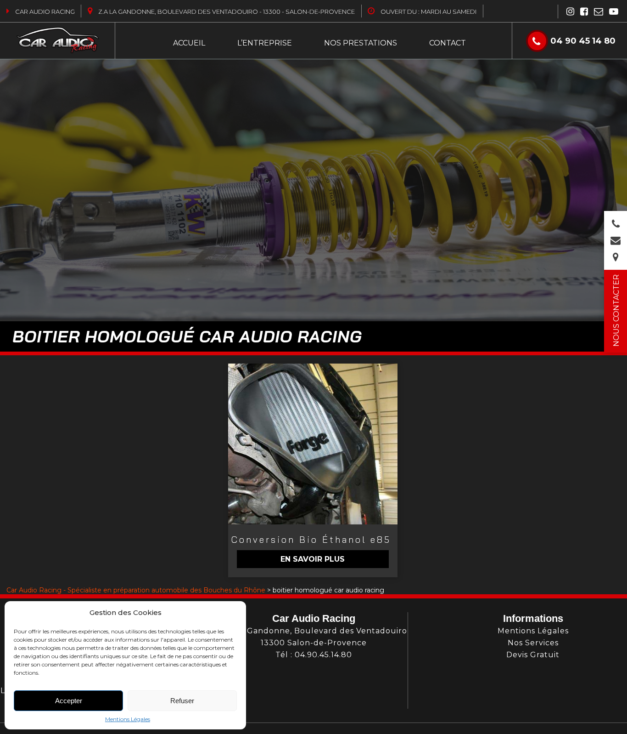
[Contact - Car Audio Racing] (615, 241)
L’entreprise (264, 43)
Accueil (189, 43)
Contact (447, 43)
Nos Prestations (360, 43)
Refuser (182, 701)
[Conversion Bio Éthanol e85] (312, 444)
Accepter (68, 701)
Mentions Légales (127, 719)
